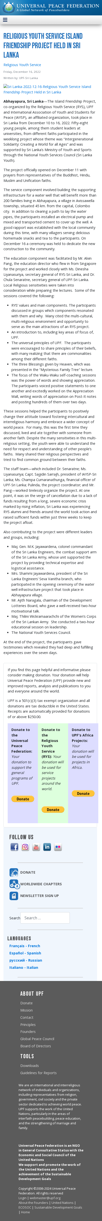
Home (25, 1212)
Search (14, 918)
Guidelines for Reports (38, 1072)
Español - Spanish (25, 953)
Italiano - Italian (23, 967)
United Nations (62, 1202)
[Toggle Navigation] (5, 19)
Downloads (29, 1065)
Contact (26, 1017)
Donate (26, 1003)
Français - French (24, 945)
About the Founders (33, 1202)
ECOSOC (25, 1207)
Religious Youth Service (22, 64)
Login (22, 1198)
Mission (26, 1010)
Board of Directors (35, 1046)
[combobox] (45, 917)
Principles (28, 1024)
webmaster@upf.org (45, 1198)
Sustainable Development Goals (58, 1207)
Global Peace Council (37, 1038)
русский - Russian (25, 960)
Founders (28, 1031)
